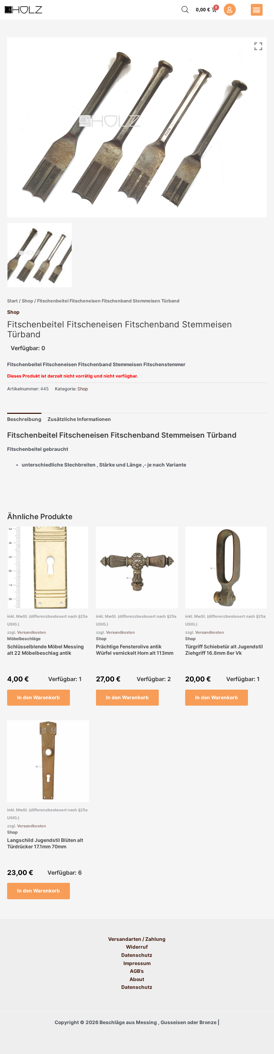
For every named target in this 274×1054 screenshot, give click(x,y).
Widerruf (137, 947)
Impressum (137, 963)
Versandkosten (31, 632)
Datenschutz (136, 955)
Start (12, 301)
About (137, 979)
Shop (27, 301)
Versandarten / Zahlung (137, 939)
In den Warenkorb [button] (38, 697)
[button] (257, 10)
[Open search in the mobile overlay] (185, 9)
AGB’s (137, 971)
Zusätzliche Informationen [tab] (79, 419)
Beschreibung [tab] (24, 419)
